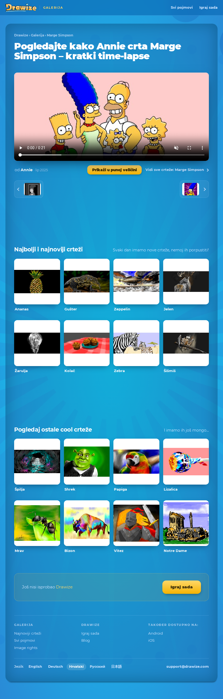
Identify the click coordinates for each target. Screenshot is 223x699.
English (35, 666)
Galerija (37, 35)
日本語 (116, 666)
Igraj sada (208, 7)
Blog (85, 640)
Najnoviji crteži (27, 633)
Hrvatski (76, 666)
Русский (97, 666)
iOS (151, 640)
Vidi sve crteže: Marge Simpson (174, 169)
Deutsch (55, 666)
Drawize (21, 35)
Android (155, 633)
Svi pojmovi (182, 7)
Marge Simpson (60, 35)
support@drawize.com (187, 666)
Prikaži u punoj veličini (114, 170)
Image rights (26, 647)
